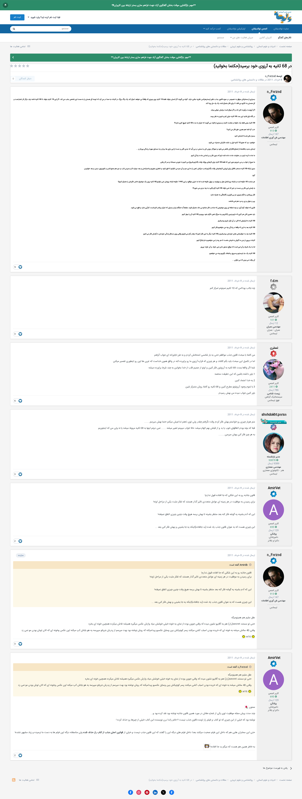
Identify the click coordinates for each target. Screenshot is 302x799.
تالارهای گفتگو (284, 38)
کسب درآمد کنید (213, 29)
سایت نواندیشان (281, 29)
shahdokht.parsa (274, 414)
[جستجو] (14, 29)
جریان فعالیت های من (242, 38)
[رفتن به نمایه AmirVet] (273, 509)
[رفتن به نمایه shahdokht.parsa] (273, 443)
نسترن (274, 348)
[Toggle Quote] (249, 564)
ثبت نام (17, 17)
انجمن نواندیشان (259, 29)
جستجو (220, 38)
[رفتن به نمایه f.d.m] (273, 302)
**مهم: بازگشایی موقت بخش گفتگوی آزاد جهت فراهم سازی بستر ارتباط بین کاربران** (154, 5)
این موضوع (27, 29)
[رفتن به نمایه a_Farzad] (287, 79)
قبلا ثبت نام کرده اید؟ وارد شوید (44, 17)
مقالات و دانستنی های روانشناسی (247, 80)
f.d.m (274, 281)
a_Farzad (270, 76)
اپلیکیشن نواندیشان (236, 29)
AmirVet (274, 488)
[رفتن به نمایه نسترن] (273, 369)
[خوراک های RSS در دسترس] (13, 780)
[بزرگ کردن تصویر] (253, 637)
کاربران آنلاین (265, 38)
